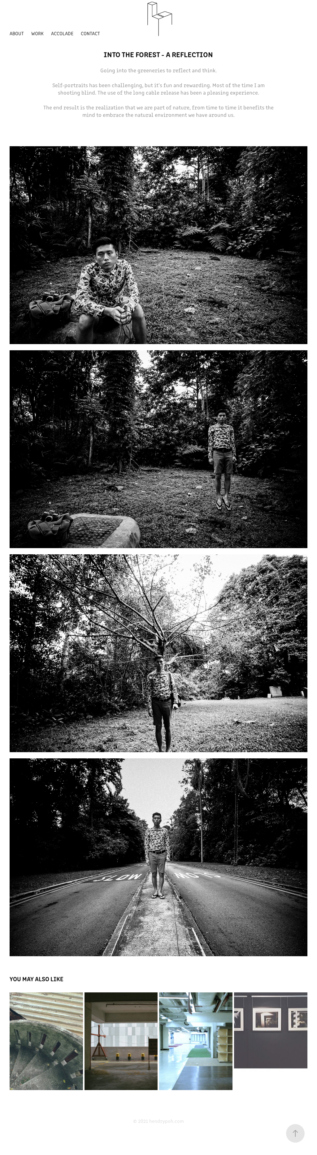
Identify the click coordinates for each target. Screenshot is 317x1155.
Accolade (62, 33)
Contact (90, 33)
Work (37, 33)
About (17, 33)
